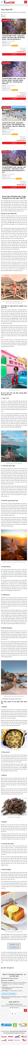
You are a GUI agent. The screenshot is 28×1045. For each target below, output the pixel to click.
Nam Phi (8, 5)
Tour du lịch (3, 5)
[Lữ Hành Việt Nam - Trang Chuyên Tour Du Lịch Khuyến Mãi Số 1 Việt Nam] (9, 2)
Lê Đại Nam (15, 978)
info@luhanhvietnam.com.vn (15, 1004)
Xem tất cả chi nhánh (9, 993)
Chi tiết (13, 54)
